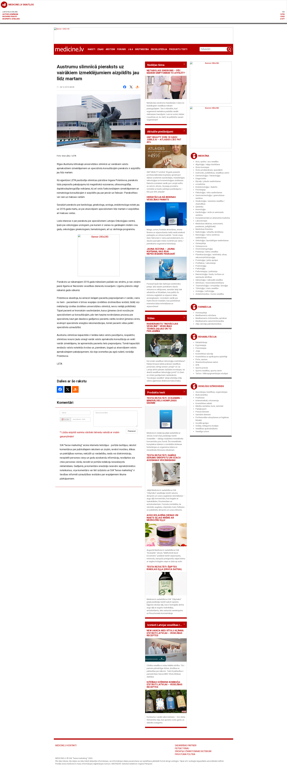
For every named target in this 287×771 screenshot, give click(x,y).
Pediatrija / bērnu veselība (207, 252)
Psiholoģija (200, 268)
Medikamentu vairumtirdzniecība (210, 321)
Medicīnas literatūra (204, 229)
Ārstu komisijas (202, 167)
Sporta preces (202, 368)
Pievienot (132, 431)
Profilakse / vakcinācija (206, 263)
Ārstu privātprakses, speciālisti (209, 170)
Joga (198, 351)
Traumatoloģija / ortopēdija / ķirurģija (212, 285)
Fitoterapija (201, 190)
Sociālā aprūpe (202, 423)
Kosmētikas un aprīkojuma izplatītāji (211, 356)
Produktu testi (178, 49)
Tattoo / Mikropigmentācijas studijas (212, 373)
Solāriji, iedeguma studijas (207, 426)
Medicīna (203, 155)
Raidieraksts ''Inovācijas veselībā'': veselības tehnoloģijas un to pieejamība (162, 327)
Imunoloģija (201, 209)
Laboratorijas (201, 221)
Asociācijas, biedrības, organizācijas (211, 392)
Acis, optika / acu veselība (207, 161)
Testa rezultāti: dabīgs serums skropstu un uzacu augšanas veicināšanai (164, 458)
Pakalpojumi (201, 409)
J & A (130, 49)
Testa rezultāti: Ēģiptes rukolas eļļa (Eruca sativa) (164, 568)
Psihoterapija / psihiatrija (206, 271)
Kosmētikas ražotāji (204, 354)
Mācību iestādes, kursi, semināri (209, 406)
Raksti (91, 49)
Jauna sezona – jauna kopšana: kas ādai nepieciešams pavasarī (161, 251)
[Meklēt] (229, 49)
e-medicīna (200, 184)
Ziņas (100, 49)
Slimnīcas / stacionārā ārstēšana (210, 283)
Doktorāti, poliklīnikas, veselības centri (212, 173)
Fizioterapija (201, 348)
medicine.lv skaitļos (21, 4)
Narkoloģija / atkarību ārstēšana (209, 232)
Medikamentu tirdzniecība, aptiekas (211, 318)
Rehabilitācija (207, 336)
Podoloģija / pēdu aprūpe (207, 260)
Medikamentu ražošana (206, 315)
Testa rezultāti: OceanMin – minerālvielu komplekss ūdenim (164, 400)
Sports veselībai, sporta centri (209, 371)
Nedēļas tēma (155, 64)
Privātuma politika (185, 754)
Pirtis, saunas (201, 359)
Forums (121, 49)
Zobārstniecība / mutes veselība (210, 294)
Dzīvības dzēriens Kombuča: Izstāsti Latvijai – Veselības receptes (164, 684)
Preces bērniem (202, 412)
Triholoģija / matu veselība (207, 288)
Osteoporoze (201, 246)
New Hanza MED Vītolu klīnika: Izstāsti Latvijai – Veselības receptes (165, 633)
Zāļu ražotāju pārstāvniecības (208, 324)
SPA (197, 365)
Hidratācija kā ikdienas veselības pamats (161, 198)
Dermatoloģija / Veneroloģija (208, 176)
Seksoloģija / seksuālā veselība (209, 280)
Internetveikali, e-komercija (207, 400)
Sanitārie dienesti (203, 414)
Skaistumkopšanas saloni (207, 362)
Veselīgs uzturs (202, 431)
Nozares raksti (9, 16)
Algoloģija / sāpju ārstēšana (208, 164)
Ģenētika (199, 207)
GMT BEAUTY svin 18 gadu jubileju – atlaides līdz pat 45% (164, 139)
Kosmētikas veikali (204, 403)
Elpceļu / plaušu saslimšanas (208, 181)
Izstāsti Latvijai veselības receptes (166, 625)
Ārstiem (110, 49)
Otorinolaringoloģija (204, 249)
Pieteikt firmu (182, 748)
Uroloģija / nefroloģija (205, 291)
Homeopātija (201, 313)
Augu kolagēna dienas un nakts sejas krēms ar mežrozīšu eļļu (162, 517)
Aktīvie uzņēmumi (10, 14)
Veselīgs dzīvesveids (211, 386)
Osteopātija (201, 243)
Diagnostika (201, 178)
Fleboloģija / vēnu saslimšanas (209, 192)
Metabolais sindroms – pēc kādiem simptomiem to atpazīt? (166, 71)
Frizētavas (200, 398)
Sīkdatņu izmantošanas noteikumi (193, 751)
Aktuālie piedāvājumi (160, 131)
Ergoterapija (201, 345)
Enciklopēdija (159, 49)
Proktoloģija (201, 266)
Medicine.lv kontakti (66, 745)
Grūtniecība (142, 49)
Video (151, 318)
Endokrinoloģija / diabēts (206, 187)
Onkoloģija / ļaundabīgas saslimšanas (212, 240)
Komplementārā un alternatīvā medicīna (213, 218)
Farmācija (204, 307)
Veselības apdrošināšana (206, 428)
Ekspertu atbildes (11, 19)
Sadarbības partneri (185, 745)
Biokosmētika (202, 395)
